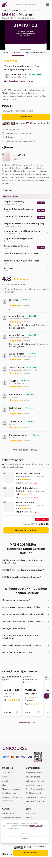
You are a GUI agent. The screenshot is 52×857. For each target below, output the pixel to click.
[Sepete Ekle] (17, 712)
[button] (26, 202)
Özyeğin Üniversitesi (10, 10)
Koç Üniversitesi (33, 777)
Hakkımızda (31, 813)
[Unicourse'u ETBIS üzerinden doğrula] (38, 757)
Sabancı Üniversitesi (35, 781)
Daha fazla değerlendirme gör (26, 450)
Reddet (25, 838)
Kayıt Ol (5, 777)
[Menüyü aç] (47, 4)
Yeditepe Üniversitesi (35, 801)
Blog (4, 785)
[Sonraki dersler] (46, 696)
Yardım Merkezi (9, 813)
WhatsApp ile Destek (11, 818)
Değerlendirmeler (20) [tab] (35, 53)
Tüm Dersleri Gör (26, 723)
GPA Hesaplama (9, 793)
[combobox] (25, 4)
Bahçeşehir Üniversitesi (36, 797)
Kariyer (29, 818)
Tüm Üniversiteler (34, 772)
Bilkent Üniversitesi (34, 785)
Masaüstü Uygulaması (11, 789)
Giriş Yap (6, 772)
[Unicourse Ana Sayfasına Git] (4, 4)
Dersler (5, 781)
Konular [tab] (17, 53)
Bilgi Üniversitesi (33, 793)
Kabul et (24, 833)
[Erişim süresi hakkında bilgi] (35, 141)
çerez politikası (35, 826)
